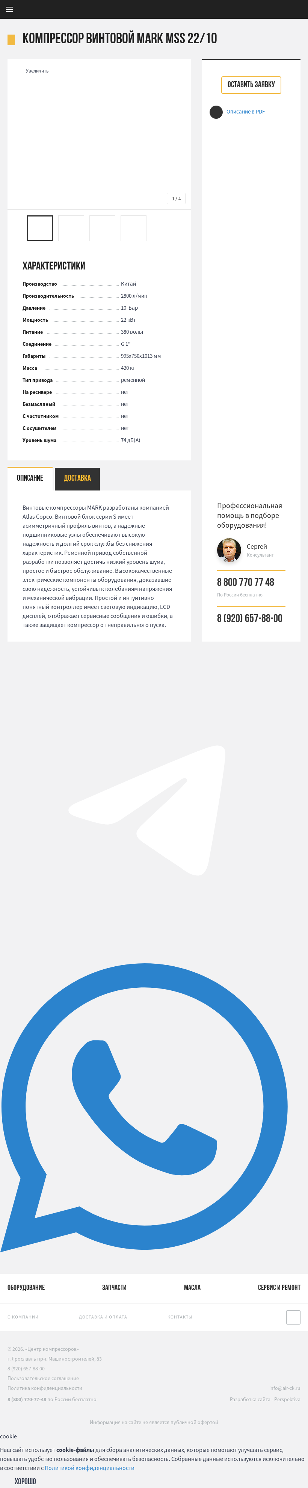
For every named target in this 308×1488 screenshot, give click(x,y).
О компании (23, 1317)
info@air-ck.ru (284, 1388)
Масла (192, 1288)
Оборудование (26, 1288)
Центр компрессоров (197, 9)
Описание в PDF (245, 111)
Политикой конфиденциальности (89, 1467)
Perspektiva (287, 1399)
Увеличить (37, 71)
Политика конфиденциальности (45, 1388)
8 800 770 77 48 (245, 583)
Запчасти (114, 1288)
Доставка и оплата (103, 1317)
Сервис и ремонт (279, 1288)
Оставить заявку (251, 85)
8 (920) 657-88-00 (249, 619)
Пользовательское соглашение (43, 1378)
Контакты (180, 1317)
